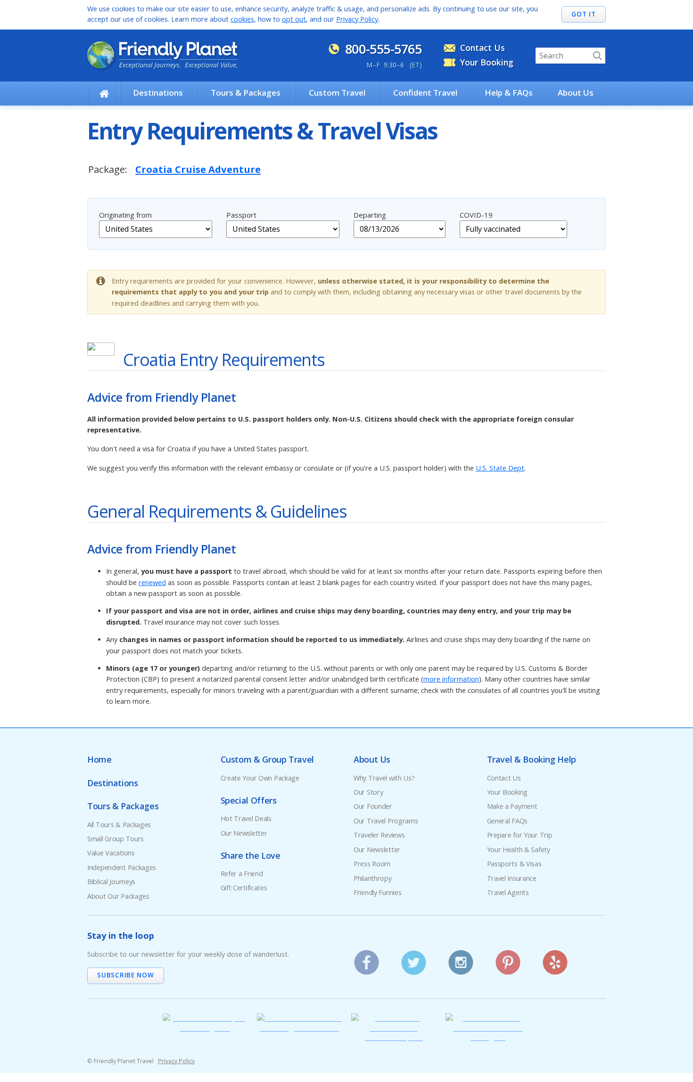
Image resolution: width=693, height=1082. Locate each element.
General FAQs (507, 820)
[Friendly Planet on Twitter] (414, 959)
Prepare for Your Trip (520, 834)
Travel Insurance (511, 878)
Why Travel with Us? (384, 777)
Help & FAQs (509, 92)
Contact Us (482, 47)
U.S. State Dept (500, 468)
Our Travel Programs (386, 820)
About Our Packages (118, 896)
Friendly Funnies (377, 892)
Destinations (158, 92)
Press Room (372, 863)
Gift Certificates (244, 887)
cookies (242, 19)
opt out (294, 19)
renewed (152, 582)
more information (451, 679)
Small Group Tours (115, 838)
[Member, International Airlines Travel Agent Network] (299, 1027)
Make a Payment (512, 806)
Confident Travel (425, 92)
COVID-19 (476, 215)
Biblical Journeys (111, 881)
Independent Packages (121, 867)
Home (99, 759)
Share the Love (250, 855)
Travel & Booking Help (531, 759)
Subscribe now (125, 974)
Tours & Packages (245, 92)
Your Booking (486, 62)
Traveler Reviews (379, 834)
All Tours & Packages (119, 824)
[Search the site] (597, 55)
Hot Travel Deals (246, 818)
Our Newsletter (244, 833)
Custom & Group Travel (267, 759)
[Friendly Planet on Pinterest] (508, 959)
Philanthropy (373, 878)
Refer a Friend (242, 873)
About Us (576, 92)
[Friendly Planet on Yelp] (555, 959)
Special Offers (249, 800)
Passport (241, 215)
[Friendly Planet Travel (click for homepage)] (162, 55)
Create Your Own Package (260, 777)
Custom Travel (337, 92)
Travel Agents (508, 892)
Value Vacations (111, 852)
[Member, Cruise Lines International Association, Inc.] (393, 1037)
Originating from (125, 215)
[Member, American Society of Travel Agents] (205, 1027)
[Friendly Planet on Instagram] (461, 959)
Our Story (368, 792)
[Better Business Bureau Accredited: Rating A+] (488, 1037)
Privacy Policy (357, 19)
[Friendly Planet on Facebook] (367, 959)
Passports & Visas (514, 863)
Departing (370, 215)
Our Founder (373, 806)
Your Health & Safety (518, 849)
